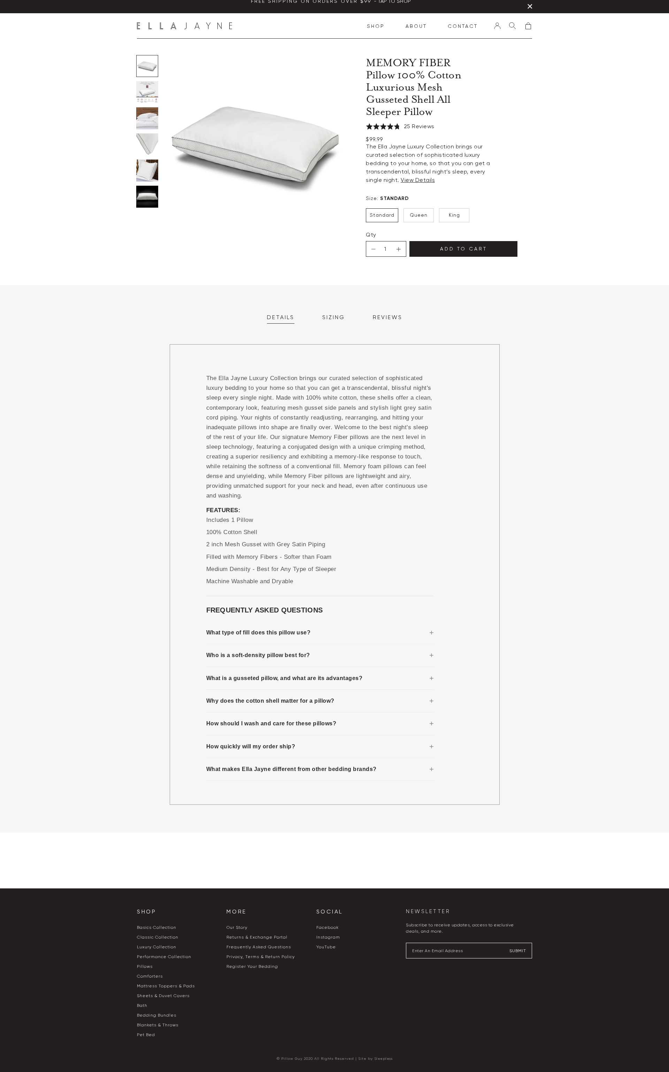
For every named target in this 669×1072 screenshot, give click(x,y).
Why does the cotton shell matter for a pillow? (270, 701)
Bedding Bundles (156, 1015)
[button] (400, 128)
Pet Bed (146, 1034)
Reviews (387, 317)
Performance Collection (164, 956)
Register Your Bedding (252, 966)
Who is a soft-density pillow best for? (258, 655)
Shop (376, 26)
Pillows (145, 966)
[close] (530, 8)
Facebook (327, 927)
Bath (142, 1005)
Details (280, 317)
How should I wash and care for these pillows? (271, 723)
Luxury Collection (156, 946)
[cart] (528, 25)
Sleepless (383, 1059)
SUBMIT (517, 950)
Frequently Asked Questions (258, 946)
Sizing (333, 317)
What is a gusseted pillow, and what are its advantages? (284, 678)
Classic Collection (157, 937)
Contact (463, 26)
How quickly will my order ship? (250, 746)
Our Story (236, 927)
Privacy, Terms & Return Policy (260, 956)
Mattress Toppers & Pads (166, 986)
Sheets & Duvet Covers (163, 995)
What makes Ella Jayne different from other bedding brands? (291, 769)
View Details (418, 180)
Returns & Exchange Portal (256, 937)
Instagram (328, 937)
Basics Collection (156, 927)
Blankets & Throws (157, 1025)
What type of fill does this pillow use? (258, 632)
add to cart (463, 249)
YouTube (326, 946)
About (416, 26)
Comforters (150, 976)
